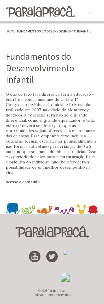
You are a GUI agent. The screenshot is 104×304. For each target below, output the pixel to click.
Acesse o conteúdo (23, 181)
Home (10, 31)
